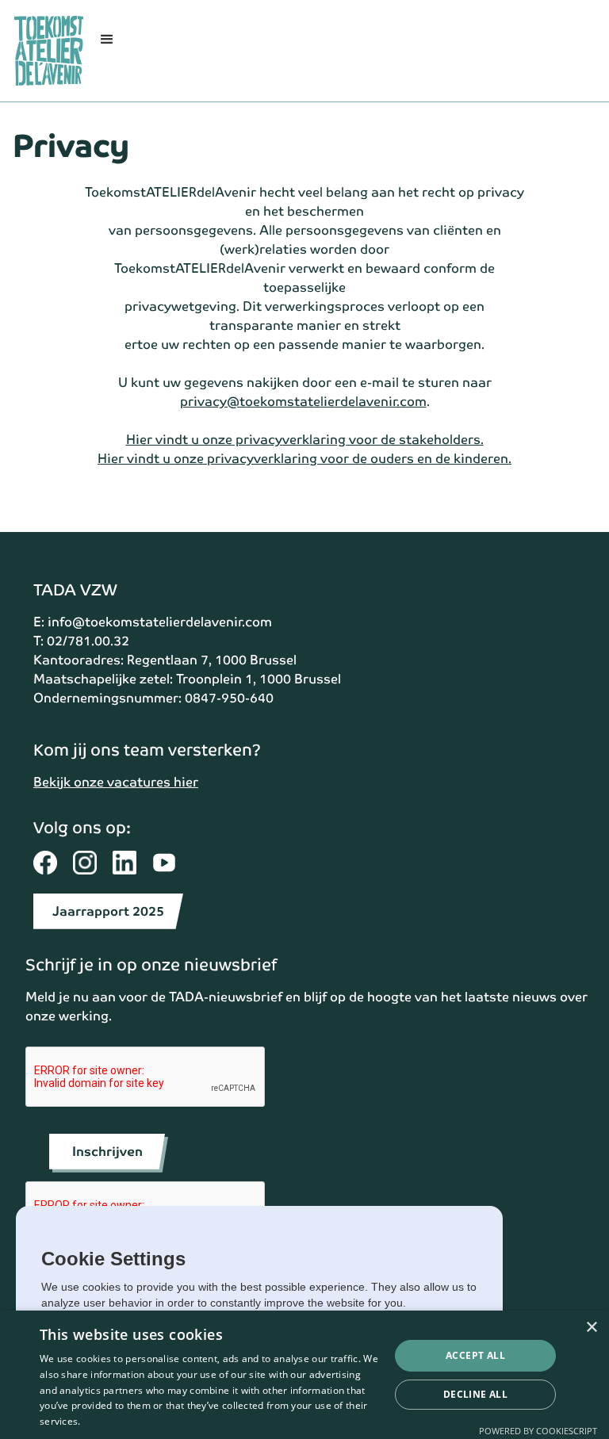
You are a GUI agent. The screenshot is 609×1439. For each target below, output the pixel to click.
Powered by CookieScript (538, 1431)
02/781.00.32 (88, 641)
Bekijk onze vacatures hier (115, 782)
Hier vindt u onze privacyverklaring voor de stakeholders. (305, 439)
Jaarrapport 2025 (108, 911)
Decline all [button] (475, 1394)
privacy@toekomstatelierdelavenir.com (303, 401)
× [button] (591, 1328)
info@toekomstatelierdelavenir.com (160, 622)
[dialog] (304, 1375)
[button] (107, 51)
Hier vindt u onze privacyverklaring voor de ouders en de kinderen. (304, 458)
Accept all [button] (475, 1355)
